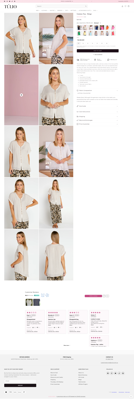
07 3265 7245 (109, 359)
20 (107, 44)
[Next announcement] (91, 1)
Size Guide (53, 375)
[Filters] (104, 296)
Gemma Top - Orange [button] (96, 331)
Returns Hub (54, 372)
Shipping (53, 379)
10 (84, 44)
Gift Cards (81, 377)
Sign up (20, 385)
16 (98, 44)
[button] (128, 6)
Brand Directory (82, 375)
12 (88, 44)
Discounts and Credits (57, 377)
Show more (66, 345)
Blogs (80, 379)
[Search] (85, 6)
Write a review (93, 296)
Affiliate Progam (83, 384)
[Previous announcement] (42, 1)
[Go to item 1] (29, 302)
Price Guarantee (55, 384)
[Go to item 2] (36, 302)
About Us (81, 372)
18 (102, 44)
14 (93, 44)
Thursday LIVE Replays (57, 382)
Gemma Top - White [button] (32, 331)
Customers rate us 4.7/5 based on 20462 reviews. (71, 396)
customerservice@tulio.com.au (109, 362)
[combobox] (61, 6)
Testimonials (81, 382)
